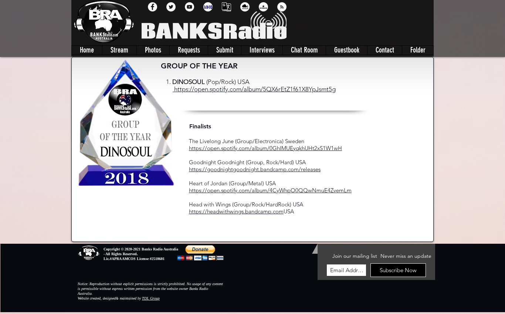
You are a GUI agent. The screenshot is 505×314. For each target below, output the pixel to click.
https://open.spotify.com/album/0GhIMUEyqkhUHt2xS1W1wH (265, 148)
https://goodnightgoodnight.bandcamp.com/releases (255, 169)
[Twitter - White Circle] (171, 6)
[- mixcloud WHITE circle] (245, 6)
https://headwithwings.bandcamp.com (236, 211)
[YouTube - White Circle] (189, 6)
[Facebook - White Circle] (152, 6)
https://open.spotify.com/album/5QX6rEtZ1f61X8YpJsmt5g (254, 89)
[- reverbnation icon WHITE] (263, 6)
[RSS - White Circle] (282, 6)
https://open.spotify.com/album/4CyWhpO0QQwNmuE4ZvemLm (270, 190)
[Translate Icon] (226, 6)
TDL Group (151, 298)
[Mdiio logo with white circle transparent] (208, 6)
